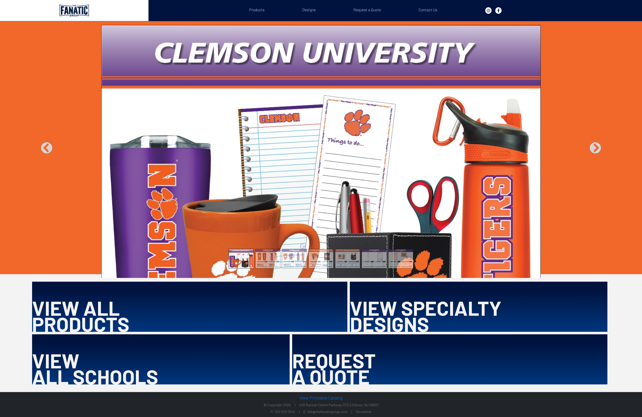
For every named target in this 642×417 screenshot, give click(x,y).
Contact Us (428, 9)
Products (257, 9)
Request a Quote (367, 9)
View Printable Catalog (321, 397)
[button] (46, 147)
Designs (309, 9)
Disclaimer (364, 411)
